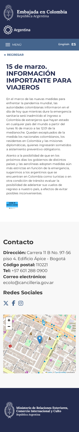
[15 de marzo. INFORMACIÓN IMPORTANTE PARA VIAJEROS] (12, 205)
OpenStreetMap (60, 372)
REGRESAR (15, 55)
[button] (39, 339)
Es (73, 44)
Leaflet (49, 372)
